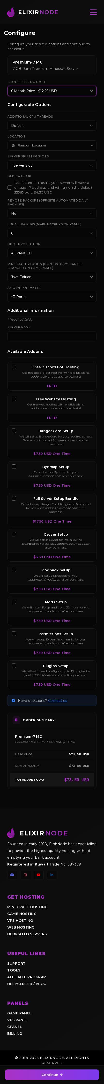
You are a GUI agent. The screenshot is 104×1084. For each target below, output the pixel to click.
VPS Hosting (20, 920)
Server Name (19, 327)
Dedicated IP (19, 176)
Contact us (57, 700)
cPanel (14, 1027)
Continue (50, 1075)
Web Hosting (21, 927)
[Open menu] (93, 12)
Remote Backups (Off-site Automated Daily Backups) (47, 202)
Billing (14, 1033)
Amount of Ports (23, 288)
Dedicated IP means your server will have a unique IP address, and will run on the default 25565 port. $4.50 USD (53, 187)
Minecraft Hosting (27, 907)
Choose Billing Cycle (26, 82)
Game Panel (19, 1013)
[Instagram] (25, 875)
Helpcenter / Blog (26, 984)
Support (16, 963)
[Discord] (12, 875)
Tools (14, 970)
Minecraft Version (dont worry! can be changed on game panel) (44, 266)
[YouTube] (39, 875)
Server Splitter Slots (28, 156)
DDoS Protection (24, 244)
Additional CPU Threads (30, 116)
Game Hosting (22, 914)
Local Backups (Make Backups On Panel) (44, 224)
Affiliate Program (27, 977)
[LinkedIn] (52, 875)
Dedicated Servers (27, 934)
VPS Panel (17, 1020)
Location (16, 136)
